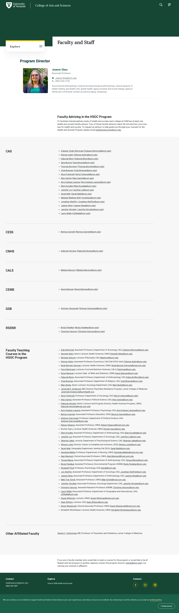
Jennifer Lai (66, 190)
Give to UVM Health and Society (60, 583)
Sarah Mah (66, 194)
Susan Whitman (68, 498)
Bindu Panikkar (67, 327)
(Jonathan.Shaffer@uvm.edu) (91, 201)
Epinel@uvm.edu (108, 468)
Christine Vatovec (69, 331)
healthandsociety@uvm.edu (108, 130)
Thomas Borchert (69, 166)
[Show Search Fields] (161, 5)
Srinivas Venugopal (69, 308)
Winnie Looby (67, 444)
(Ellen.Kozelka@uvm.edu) (84, 186)
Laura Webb (66, 213)
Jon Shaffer (66, 472)
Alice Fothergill (68, 174)
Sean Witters (67, 502)
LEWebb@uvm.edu (69, 494)
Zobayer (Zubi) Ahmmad (72, 151)
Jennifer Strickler (69, 209)
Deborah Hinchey (68, 251)
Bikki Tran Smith (68, 479)
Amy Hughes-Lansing (70, 410)
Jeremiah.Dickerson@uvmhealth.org (77, 392)
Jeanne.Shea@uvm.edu (66, 78)
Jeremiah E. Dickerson (71, 389)
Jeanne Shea (59, 69)
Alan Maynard (67, 456)
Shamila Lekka (67, 440)
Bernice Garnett (68, 232)
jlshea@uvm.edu (133, 563)
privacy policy (156, 600)
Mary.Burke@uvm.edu (122, 385)
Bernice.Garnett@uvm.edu (88, 232)
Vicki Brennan (67, 170)
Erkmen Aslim (67, 155)
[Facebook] (135, 585)
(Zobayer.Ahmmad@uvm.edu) (97, 151)
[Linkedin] (155, 585)
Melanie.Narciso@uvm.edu (89, 270)
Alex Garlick (66, 178)
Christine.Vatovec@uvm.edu (91, 331)
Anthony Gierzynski (69, 418)
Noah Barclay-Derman (71, 365)
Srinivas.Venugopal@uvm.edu (93, 308)
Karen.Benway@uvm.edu (86, 289)
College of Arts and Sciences (53, 5)
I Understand (166, 606)
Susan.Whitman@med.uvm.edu (104, 498)
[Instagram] (145, 585)
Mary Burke (66, 385)
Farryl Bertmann (68, 369)
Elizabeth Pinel (67, 468)
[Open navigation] (40, 46)
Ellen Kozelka (67, 186)
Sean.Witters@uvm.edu (97, 502)
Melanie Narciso (68, 270)
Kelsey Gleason (68, 425)
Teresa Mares (67, 460)
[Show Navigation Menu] (169, 5)
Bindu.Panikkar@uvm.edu (86, 327)
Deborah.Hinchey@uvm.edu (89, 251)
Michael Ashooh (68, 357)
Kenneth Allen (67, 354)
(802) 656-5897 (12, 586)
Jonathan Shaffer (69, 201)
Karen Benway (67, 289)
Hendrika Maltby (68, 452)
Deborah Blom (67, 158)
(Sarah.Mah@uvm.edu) (81, 194)
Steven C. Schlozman (67, 533)
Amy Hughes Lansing (70, 182)
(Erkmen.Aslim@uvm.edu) (86, 155)
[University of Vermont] (13, 8)
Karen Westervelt (68, 506)
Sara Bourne (66, 162)
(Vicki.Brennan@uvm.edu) (85, 170)
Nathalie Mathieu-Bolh (71, 198)
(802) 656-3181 (62, 81)
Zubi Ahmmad (67, 350)
